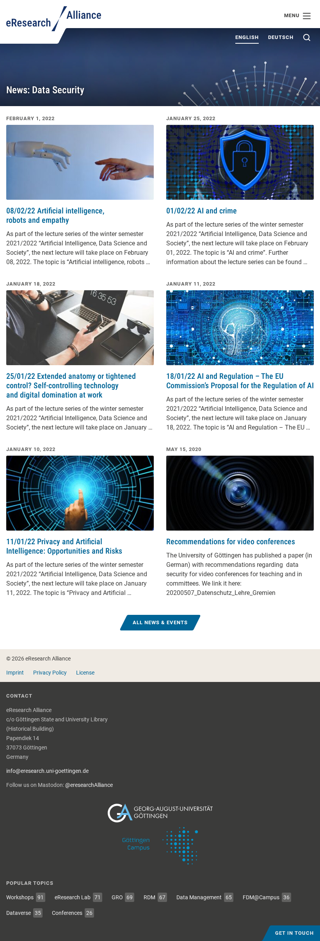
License (85, 672)
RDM (154, 897)
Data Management (204, 897)
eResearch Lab (78, 897)
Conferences (72, 913)
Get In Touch (294, 933)
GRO (122, 897)
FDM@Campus (266, 897)
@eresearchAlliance (89, 785)
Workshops (25, 897)
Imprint (15, 672)
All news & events (160, 622)
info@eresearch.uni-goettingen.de (47, 771)
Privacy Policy (50, 672)
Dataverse (23, 913)
